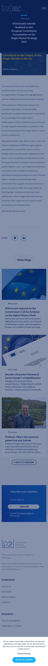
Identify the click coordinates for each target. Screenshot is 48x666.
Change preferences (24, 653)
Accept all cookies (24, 660)
